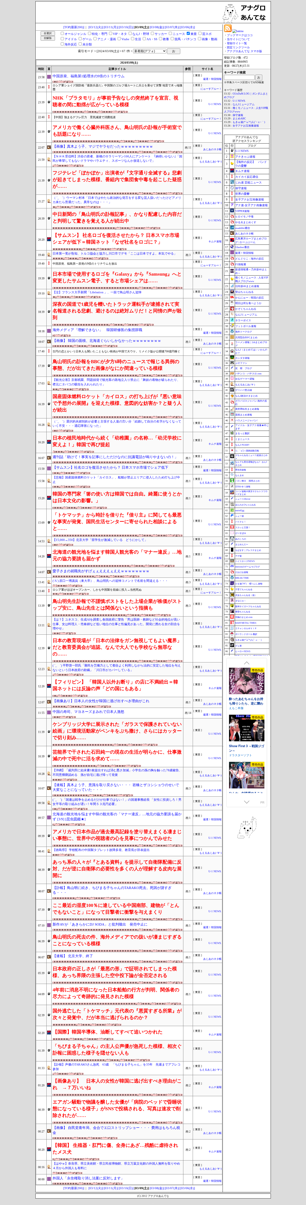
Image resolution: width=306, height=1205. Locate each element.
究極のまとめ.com (243, 617)
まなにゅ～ (240, 601)
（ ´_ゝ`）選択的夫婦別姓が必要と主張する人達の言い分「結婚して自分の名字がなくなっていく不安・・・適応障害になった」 (117, 424)
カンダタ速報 (242, 358)
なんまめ (239, 475)
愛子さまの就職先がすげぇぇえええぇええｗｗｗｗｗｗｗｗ (101, 571)
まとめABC (239, 118)
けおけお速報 (241, 572)
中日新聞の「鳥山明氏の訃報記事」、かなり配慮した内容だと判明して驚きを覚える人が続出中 (117, 217)
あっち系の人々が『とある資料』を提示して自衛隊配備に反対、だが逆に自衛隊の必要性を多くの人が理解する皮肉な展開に (117, 868)
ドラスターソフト (240, 755)
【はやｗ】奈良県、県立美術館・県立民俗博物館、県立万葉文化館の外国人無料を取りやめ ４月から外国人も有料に (118, 1166)
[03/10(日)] (126, 27)
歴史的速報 (240, 470)
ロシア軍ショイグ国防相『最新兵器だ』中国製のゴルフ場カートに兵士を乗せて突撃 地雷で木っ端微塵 (117, 87)
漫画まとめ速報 (243, 414)
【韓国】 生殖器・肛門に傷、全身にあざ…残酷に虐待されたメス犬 (115, 1149)
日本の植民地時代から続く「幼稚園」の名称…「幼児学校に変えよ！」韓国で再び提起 (117, 441)
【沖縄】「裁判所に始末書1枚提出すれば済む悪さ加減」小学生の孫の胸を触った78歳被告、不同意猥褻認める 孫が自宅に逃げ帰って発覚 (117, 772)
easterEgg (239, 510)
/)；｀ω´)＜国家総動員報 (247, 451)
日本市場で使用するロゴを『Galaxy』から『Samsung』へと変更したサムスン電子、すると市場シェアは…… (117, 277)
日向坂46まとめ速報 (247, 286)
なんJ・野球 (140, 34)
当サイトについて (238, 39)
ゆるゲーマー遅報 (244, 379)
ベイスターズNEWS (245, 561)
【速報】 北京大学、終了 (73, 956)
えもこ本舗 (236, 708)
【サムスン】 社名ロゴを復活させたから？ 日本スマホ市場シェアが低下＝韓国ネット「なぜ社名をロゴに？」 (116, 238)
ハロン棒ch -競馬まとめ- (247, 481)
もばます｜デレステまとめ (248, 550)
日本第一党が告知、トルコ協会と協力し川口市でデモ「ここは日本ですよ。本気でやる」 (115, 253)
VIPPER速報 (242, 211)
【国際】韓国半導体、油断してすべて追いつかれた (108, 1031)
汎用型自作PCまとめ (246, 337)
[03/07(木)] (172, 27)
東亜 (194, 34)
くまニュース (242, 439)
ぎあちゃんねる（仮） (246, 595)
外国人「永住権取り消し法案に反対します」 (88, 1178)
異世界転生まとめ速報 (247, 409)
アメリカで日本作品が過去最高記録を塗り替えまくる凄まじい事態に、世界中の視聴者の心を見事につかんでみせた (117, 835)
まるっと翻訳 (242, 433)
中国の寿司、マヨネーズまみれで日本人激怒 (88, 712)
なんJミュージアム (244, 104)
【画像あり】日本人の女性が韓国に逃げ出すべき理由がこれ (101, 701)
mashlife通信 (242, 228)
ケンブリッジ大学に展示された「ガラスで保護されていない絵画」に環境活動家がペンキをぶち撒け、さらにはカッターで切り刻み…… (117, 731)
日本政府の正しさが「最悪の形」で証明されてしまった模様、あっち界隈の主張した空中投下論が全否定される (115, 972)
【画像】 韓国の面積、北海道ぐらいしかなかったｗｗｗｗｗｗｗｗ (107, 341)
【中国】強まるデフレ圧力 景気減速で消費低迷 (84, 117)
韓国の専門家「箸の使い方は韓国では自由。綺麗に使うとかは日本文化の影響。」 (117, 497)
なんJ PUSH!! (242, 445)
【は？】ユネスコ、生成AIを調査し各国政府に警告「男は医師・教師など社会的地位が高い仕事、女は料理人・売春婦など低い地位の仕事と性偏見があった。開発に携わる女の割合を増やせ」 (116, 624)
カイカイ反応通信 (246, 176)
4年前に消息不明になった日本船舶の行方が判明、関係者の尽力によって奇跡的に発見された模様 (116, 993)
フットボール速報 (245, 326)
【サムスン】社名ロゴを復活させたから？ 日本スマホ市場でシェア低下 (110, 467)
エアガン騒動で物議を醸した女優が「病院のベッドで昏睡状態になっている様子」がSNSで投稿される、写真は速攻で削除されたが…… (117, 1108)
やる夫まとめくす (245, 222)
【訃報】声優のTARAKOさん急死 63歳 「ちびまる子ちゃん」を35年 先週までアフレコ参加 (116, 1067)
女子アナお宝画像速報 (246, 125)
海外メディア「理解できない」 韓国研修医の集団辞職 (97, 330)
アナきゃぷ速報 (245, 156)
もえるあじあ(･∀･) (210, 161)
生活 (138, 39)
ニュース (179, 34)
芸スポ (207, 34)
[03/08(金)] (157, 27)
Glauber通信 (242, 247)
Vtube (125, 39)
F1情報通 (240, 264)
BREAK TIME (242, 578)
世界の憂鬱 (242, 193)
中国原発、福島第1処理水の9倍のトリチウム (89, 76)
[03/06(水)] (187, 27)
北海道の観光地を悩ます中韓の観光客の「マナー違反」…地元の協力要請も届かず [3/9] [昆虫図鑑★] (117, 816)
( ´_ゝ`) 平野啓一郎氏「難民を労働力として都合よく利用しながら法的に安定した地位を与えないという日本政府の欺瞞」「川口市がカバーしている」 (117, 668)
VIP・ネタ (120, 34)
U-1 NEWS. (215, 104)
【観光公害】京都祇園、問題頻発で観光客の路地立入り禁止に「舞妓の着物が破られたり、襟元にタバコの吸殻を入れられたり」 (116, 382)
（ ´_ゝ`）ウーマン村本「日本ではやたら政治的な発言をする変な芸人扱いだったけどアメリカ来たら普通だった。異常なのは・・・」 (117, 200)
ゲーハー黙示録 (243, 390)
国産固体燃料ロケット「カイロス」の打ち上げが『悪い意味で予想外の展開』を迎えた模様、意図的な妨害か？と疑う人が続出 (117, 403)
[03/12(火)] (95, 27)
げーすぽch (240, 533)
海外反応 (71, 44)
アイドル (71, 39)
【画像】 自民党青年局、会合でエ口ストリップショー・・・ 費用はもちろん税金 (116, 1130)
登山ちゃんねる (244, 291)
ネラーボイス (243, 320)
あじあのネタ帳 (212, 149)
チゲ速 (238, 556)
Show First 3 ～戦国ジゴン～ (246, 748)
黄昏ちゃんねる (242, 612)
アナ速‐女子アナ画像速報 (251, 205)
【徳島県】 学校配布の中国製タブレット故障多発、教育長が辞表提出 (101, 850)
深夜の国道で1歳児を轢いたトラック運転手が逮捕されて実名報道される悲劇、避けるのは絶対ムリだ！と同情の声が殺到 (117, 310)
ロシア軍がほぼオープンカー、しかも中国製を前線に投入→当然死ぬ (97, 589)
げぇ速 (238, 645)
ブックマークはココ (240, 35)
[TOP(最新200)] (73, 27)
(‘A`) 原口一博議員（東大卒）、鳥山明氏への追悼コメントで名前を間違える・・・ (110, 581)
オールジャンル (75, 34)
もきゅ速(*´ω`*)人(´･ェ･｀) (249, 122)
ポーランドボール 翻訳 (246, 634)
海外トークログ (243, 331)
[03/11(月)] (111, 27)
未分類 (87, 44)
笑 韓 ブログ (243, 368)
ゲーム (87, 39)
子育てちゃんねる (243, 589)
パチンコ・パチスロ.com (248, 373)
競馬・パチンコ (185, 39)
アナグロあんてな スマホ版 (244, 51)
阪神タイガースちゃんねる (248, 606)
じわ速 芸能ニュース (248, 182)
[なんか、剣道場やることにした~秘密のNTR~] (246, 775)
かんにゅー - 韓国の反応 (249, 297)
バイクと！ (240, 522)
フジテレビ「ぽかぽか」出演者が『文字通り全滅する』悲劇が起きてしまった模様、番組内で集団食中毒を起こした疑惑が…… (117, 179)
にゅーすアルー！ (211, 89)
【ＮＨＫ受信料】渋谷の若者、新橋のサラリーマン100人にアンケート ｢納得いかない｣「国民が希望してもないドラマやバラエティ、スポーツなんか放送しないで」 (117, 159)
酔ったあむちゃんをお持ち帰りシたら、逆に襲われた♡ (246, 703)
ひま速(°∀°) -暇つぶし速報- (249, 584)
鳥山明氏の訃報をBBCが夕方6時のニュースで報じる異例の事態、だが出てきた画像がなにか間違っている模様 (116, 365)
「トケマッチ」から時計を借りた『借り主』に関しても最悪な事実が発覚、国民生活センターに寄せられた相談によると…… (117, 521)
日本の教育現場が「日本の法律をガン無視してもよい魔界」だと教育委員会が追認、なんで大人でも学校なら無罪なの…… (117, 647)
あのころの (240, 539)
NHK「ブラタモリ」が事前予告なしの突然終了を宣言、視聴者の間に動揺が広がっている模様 (115, 101)
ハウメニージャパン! (246, 420)
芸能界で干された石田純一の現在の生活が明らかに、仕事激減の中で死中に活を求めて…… (117, 755)
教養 (166, 39)
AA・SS (152, 39)
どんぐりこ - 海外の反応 (249, 258)
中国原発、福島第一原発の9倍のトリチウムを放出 (85, 263)
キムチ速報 (215, 241)
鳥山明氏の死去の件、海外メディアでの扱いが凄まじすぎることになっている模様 (117, 940)
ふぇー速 (239, 516)
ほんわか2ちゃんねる (245, 505)
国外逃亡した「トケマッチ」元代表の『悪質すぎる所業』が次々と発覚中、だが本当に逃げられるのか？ (117, 1014)
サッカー (161, 34)
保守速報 (238, 115)
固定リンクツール (238, 47)
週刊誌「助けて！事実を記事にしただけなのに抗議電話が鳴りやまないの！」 (115, 457)
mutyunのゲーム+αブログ (247, 567)
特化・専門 (99, 34)
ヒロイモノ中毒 (244, 216)
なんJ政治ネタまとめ (246, 395)
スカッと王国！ (242, 527)
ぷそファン (241, 363)
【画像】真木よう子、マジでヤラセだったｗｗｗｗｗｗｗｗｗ (103, 146)
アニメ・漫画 (106, 39)
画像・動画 (209, 39)
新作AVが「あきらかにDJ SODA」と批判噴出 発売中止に (100, 924)
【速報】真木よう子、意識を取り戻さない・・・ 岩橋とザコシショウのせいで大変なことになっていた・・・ (116, 787)
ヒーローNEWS (242, 651)
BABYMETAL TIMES (245, 623)
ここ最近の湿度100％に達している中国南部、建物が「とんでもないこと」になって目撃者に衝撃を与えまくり (116, 909)
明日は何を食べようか (248, 303)
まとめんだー (241, 544)
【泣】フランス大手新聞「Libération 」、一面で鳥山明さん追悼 (97, 292)
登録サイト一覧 (237, 43)
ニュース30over (242, 499)
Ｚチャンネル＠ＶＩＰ (246, 628)
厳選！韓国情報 (212, 79)
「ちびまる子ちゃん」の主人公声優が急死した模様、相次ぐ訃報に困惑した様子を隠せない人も (117, 1049)
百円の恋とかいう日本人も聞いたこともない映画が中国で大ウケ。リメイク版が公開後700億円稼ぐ (116, 351)
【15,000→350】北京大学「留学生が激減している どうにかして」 (100, 540)
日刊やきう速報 (242, 486)
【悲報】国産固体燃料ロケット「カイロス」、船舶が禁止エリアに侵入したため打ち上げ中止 (116, 480)
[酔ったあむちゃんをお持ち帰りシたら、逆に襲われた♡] (246, 681)
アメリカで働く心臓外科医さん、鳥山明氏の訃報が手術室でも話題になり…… (117, 131)
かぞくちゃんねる (245, 308)
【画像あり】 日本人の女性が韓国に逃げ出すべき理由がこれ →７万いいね (117, 1084)
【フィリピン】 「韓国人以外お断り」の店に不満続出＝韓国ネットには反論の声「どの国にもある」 (115, 685)
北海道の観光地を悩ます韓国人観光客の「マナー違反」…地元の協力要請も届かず (117, 555)
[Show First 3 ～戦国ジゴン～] (246, 728)
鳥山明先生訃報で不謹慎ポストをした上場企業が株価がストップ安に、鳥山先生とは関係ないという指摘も (117, 605)
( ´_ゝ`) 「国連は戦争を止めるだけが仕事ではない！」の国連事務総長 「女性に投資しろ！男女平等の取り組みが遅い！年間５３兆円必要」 (117, 802)
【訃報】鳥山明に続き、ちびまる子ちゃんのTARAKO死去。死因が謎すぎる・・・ (112, 890)
